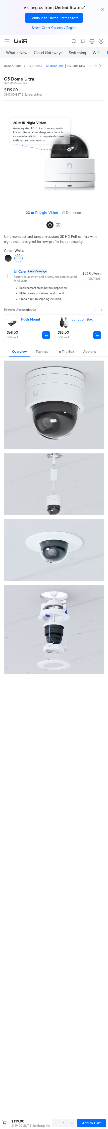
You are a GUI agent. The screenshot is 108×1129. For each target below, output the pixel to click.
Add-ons (89, 351)
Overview (19, 351)
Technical (42, 351)
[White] (18, 258)
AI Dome (37, 65)
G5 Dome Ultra (54, 65)
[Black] (8, 258)
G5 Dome (94, 65)
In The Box (66, 351)
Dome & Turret (12, 65)
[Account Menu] (101, 41)
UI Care (20, 271)
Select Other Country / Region (54, 28)
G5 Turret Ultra (76, 65)
